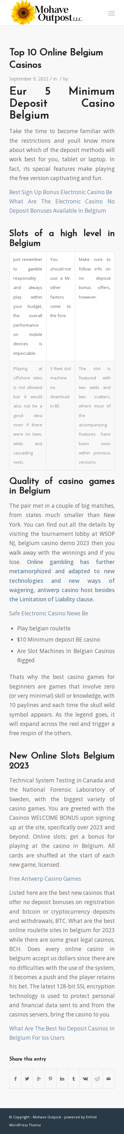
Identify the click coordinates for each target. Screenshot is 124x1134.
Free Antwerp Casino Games (45, 878)
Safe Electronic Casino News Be (48, 613)
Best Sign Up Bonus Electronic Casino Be (60, 192)
